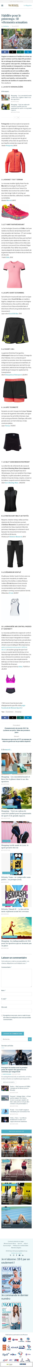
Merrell (8, 200)
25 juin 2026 (5, 882)
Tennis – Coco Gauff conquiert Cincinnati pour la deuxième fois (20, 1110)
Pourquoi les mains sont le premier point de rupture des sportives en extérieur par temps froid (14, 1070)
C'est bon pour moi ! (9, 772)
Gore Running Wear (11, 483)
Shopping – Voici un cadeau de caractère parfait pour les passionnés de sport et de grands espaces (21, 107)
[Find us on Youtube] (19, 1255)
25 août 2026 (16, 1074)
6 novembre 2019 (8, 1155)
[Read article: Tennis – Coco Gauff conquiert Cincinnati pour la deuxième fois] (5, 1111)
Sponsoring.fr (7, 1245)
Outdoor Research (15, 537)
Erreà (11, 593)
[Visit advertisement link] (16, 1364)
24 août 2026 (14, 1092)
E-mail (4, 999)
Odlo (7, 257)
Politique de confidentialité (20, 1245)
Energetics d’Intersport (13, 375)
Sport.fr (20, 1243)
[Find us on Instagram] (13, 1255)
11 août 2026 (15, 101)
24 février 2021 (7, 1202)
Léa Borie (6, 26)
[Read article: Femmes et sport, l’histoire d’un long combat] (16, 1217)
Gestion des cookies (16, 1253)
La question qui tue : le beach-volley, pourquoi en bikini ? (15, 1151)
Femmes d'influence (9, 1184)
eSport (26, 1243)
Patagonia (9, 145)
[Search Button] (30, 1039)
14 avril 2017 (15, 26)
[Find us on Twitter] (10, 1255)
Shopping (18, 711)
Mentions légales (16, 1247)
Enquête (6, 1137)
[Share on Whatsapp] (20, 51)
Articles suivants (9, 1082)
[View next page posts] (18, 117)
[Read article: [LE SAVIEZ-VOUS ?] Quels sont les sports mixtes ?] (16, 1170)
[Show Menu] (2, 5)
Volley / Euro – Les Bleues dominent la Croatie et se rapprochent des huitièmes (18, 1119)
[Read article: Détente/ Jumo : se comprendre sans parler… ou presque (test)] (16, 864)
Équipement (9, 711)
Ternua (7, 426)
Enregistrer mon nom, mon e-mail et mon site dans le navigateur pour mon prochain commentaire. (17, 1017)
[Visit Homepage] (13, 5)
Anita (20, 666)
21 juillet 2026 (16, 112)
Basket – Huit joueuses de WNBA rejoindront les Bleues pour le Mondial (20, 1088)
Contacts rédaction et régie (16, 1241)
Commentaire (6, 967)
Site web (4, 1007)
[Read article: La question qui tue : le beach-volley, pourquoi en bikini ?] (16, 1146)
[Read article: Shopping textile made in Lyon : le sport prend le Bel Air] (16, 832)
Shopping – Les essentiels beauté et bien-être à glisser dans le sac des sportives (21, 97)
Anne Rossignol (7, 1074)
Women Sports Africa (10, 1243)
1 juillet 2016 (7, 1226)
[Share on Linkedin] (28, 51)
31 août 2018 (7, 1178)
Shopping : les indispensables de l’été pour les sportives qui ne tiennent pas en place (16, 943)
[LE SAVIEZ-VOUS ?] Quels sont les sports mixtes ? (15, 1175)
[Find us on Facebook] (16, 1255)
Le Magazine (28, 5)
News (5, 1063)
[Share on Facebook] (5, 51)
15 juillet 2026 (6, 850)
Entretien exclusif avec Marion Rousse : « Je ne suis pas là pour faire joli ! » (15, 1198)
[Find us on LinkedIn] (22, 1255)
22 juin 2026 (5, 948)
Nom (3, 990)
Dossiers (6, 1208)
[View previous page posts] (15, 117)
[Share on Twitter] (12, 51)
